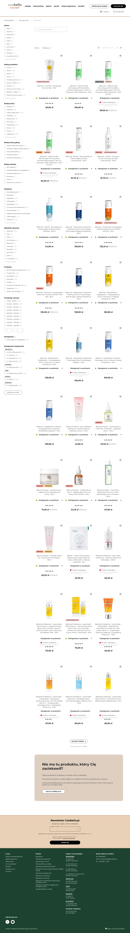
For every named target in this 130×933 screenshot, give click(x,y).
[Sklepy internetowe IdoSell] (114, 929)
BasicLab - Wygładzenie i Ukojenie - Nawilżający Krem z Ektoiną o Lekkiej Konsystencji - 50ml (108, 360)
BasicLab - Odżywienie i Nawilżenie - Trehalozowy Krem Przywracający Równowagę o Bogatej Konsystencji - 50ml (79, 230)
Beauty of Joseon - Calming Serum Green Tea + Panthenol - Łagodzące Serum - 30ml (108, 429)
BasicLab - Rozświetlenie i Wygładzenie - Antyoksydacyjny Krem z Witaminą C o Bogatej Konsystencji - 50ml (108, 296)
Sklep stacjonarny (11, 859)
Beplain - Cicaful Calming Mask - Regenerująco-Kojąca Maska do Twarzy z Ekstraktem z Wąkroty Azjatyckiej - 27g (78, 559)
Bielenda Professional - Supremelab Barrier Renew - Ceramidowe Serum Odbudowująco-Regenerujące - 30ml (108, 699)
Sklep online (10, 861)
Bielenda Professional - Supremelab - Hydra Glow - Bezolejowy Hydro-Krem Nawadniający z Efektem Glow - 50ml (79, 700)
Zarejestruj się (10, 869)
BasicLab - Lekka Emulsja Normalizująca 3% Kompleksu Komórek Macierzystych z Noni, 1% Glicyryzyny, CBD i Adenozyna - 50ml (79, 89)
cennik (56, 6)
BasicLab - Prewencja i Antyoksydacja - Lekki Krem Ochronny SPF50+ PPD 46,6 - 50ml (49, 295)
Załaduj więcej (77, 741)
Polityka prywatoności (43, 859)
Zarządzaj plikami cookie (44, 889)
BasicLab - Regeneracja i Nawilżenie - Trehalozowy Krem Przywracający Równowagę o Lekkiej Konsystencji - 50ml (79, 296)
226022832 (102, 856)
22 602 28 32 (120, 12)
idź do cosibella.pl (53, 791)
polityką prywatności (69, 838)
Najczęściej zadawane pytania (45, 866)
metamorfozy (38, 6)
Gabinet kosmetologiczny (14, 856)
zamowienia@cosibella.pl (108, 859)
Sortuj (37, 48)
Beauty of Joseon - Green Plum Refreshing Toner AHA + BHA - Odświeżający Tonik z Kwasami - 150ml (108, 493)
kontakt (81, 6)
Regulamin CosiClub (42, 878)
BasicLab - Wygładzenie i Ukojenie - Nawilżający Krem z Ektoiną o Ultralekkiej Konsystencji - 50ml (49, 429)
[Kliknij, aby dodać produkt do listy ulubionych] (61, 55)
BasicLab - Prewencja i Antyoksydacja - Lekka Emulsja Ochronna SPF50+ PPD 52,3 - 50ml (108, 229)
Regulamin (39, 856)
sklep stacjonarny (68, 6)
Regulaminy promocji (43, 876)
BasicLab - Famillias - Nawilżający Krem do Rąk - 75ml (49, 87)
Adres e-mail (54, 826)
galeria (48, 6)
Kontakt (8, 866)
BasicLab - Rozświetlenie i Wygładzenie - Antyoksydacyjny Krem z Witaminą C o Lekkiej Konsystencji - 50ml (49, 361)
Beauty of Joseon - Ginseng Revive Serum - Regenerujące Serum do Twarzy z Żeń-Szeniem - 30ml (79, 492)
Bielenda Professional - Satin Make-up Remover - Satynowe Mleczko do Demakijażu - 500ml (108, 558)
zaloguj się (118, 6)
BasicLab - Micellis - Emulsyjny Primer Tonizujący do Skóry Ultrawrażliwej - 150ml (108, 158)
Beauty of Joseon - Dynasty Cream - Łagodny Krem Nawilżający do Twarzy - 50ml (49, 492)
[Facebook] (7, 922)
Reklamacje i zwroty (42, 861)
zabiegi (28, 6)
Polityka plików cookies (43, 864)
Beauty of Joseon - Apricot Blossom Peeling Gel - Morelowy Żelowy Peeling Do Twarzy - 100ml (78, 429)
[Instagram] (13, 922)
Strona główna (9, 20)
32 (117, 48)
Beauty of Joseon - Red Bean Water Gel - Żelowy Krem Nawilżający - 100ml (49, 558)
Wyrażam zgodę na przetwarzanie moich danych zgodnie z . (64, 837)
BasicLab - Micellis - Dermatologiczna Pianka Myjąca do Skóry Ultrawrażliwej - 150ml (79, 158)
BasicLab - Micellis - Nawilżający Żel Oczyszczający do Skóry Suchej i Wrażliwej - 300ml (49, 229)
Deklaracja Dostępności (43, 873)
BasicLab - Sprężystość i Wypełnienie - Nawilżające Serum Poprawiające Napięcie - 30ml (79, 360)
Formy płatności (11, 864)
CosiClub (8, 871)
